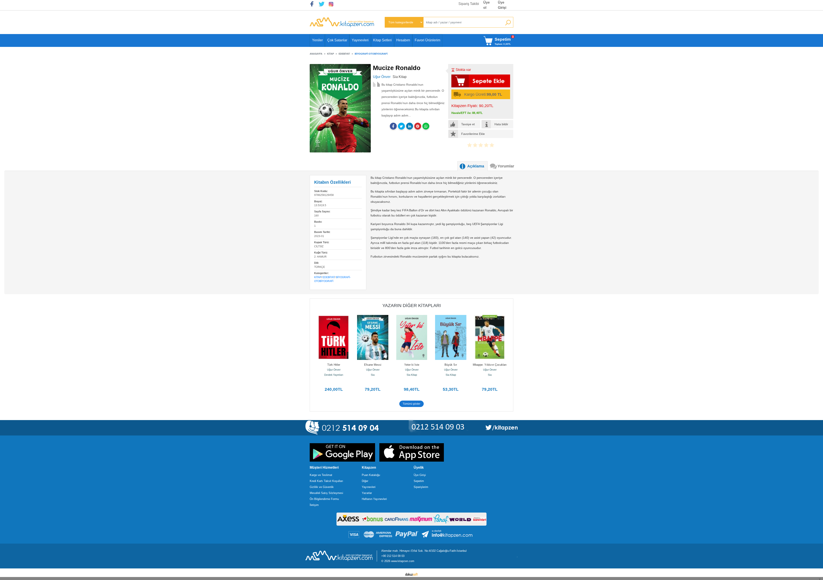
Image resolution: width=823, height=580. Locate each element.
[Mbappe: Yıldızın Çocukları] (489, 337)
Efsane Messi (372, 364)
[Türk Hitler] (333, 337)
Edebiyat (329, 277)
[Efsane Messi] (372, 337)
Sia (373, 374)
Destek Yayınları (333, 374)
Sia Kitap (412, 374)
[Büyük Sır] (450, 337)
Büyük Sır (451, 364)
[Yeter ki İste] (411, 337)
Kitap (317, 277)
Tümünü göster (411, 403)
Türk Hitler (333, 364)
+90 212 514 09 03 (392, 556)
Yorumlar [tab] (505, 166)
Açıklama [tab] (475, 166)
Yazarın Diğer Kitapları (411, 305)
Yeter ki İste (411, 364)
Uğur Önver (334, 369)
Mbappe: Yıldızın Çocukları (490, 364)
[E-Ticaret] (411, 574)
